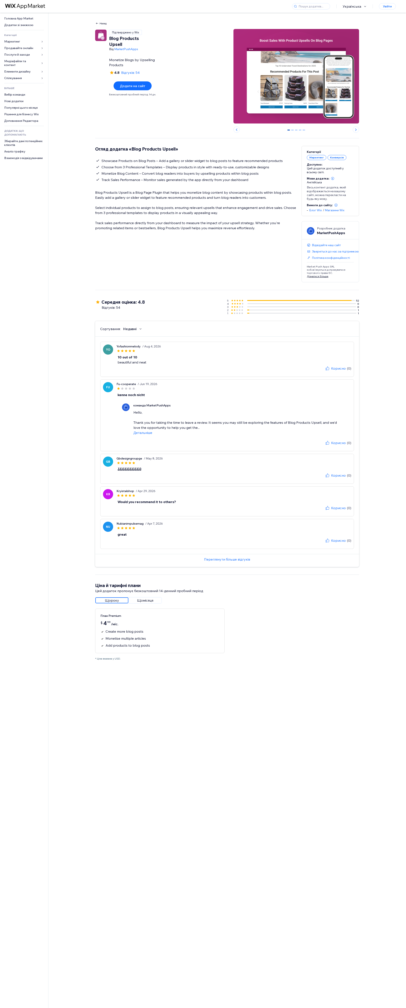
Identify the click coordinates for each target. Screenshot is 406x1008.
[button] (333, 178)
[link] (24, 18)
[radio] (111, 600)
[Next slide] (356, 129)
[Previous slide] (236, 129)
